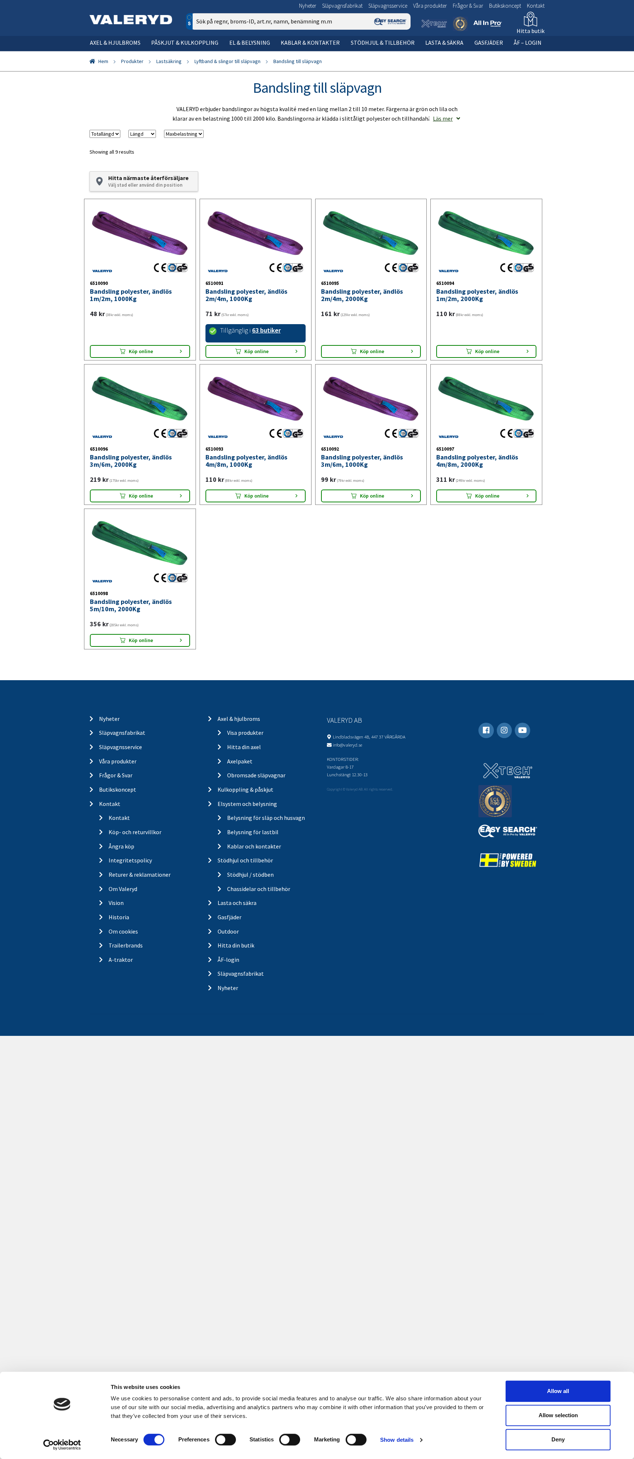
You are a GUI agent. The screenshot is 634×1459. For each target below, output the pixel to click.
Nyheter (307, 5)
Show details (396, 1440)
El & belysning (249, 42)
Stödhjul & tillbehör (383, 42)
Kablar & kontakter (310, 42)
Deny (558, 1439)
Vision (116, 902)
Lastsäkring (169, 61)
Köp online (141, 351)
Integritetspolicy (130, 860)
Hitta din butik (236, 945)
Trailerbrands (126, 945)
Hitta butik (530, 30)
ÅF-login (228, 959)
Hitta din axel (244, 747)
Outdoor (228, 931)
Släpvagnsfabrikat (342, 5)
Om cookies (123, 931)
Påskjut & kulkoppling (184, 42)
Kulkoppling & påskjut (245, 789)
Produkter (132, 61)
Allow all (558, 1391)
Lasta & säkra (444, 42)
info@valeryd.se (347, 745)
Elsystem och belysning (247, 803)
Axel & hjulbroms (115, 42)
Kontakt (535, 5)
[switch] (225, 1439)
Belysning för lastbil (252, 832)
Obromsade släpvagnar (256, 775)
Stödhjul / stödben (250, 874)
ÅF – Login (528, 42)
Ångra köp (121, 846)
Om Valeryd (123, 888)
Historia (119, 917)
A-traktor (121, 959)
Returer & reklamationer (140, 874)
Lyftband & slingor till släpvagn (227, 61)
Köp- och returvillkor (135, 832)
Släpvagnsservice (387, 5)
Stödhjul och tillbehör (245, 860)
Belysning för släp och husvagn (266, 817)
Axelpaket (239, 761)
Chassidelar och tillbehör (258, 888)
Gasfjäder (488, 42)
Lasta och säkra (237, 902)
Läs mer (443, 118)
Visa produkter (245, 732)
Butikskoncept (505, 5)
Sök (399, 53)
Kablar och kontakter (254, 846)
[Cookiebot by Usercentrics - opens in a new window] (62, 1444)
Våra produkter (430, 5)
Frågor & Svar (468, 5)
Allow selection (558, 1415)
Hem (103, 61)
